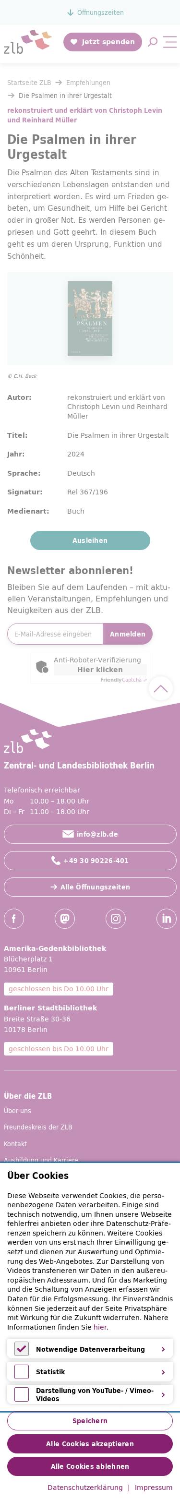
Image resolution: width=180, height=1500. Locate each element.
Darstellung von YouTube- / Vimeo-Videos (95, 1394)
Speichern (90, 1421)
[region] (90, 1287)
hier (100, 1327)
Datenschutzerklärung (85, 1488)
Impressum (154, 1488)
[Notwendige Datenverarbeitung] (21, 1353)
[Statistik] (21, 1376)
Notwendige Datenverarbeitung (90, 1349)
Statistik (50, 1372)
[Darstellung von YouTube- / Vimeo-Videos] (21, 1399)
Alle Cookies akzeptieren (90, 1444)
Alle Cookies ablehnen (90, 1466)
